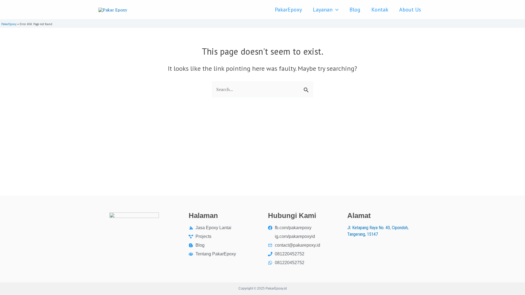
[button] (335, 9)
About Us (410, 9)
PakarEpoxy (288, 9)
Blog (354, 9)
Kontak (379, 9)
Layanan (322, 9)
